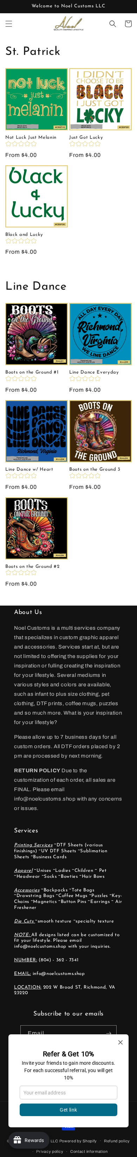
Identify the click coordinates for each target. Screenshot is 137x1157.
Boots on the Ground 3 (94, 469)
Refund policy (117, 1141)
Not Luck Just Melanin (31, 137)
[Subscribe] (108, 1033)
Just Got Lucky (86, 137)
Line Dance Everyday (94, 372)
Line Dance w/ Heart (29, 469)
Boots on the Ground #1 (32, 372)
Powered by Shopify (78, 1140)
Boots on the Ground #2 (32, 566)
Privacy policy (49, 1151)
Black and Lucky (24, 234)
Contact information (88, 1151)
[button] (9, 23)
